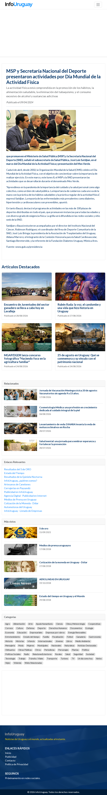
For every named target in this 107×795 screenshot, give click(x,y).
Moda (20, 645)
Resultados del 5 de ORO (17, 469)
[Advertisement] (53, 35)
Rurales (58, 654)
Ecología (89, 628)
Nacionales (56, 645)
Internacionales (45, 641)
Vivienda (17, 663)
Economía (9, 632)
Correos (9, 628)
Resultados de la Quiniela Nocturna (23, 476)
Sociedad (90, 654)
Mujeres (30, 645)
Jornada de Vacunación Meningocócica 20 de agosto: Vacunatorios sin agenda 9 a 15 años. (68, 392)
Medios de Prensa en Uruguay (20, 499)
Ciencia (59, 624)
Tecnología (10, 658)
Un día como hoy (85, 658)
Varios (99, 658)
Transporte (52, 658)
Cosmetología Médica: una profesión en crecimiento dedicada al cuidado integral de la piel (68, 409)
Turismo (64, 658)
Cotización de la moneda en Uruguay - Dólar (63, 562)
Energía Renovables (77, 632)
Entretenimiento (12, 637)
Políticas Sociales (13, 654)
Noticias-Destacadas (87, 645)
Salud (67, 654)
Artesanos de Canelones (17, 484)
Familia (46, 637)
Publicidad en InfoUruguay (18, 491)
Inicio (8, 752)
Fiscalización (57, 637)
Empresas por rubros (55, 632)
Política (85, 650)
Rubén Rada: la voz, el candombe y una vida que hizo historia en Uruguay (79, 308)
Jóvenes (59, 641)
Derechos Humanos (58, 628)
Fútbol (70, 637)
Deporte (42, 628)
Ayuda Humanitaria (44, 624)
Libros (69, 641)
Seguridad (78, 654)
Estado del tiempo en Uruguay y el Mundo (62, 596)
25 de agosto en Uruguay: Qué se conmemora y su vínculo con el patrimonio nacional (78, 358)
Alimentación (19, 624)
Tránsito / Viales (36, 658)
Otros (38, 650)
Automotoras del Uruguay (18, 507)
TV (73, 658)
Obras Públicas (25, 650)
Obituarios (10, 650)
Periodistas (49, 650)
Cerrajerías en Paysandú (17, 488)
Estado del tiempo (32, 637)
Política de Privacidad (16, 764)
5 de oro (43, 528)
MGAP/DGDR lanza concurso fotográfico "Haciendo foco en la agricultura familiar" (25, 358)
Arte (30, 624)
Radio (26, 654)
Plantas (75, 650)
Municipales (43, 645)
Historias (20, 641)
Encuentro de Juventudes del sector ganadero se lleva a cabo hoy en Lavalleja (26, 308)
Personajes (63, 650)
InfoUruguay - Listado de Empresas (23, 510)
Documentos (76, 628)
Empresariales (36, 632)
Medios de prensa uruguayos (55, 545)
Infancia (31, 641)
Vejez (7, 663)
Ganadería (80, 637)
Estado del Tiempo (14, 473)
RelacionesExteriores (42, 654)
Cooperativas (94, 624)
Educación (21, 632)
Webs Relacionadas (33, 663)
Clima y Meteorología (75, 624)
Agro (7, 624)
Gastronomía (95, 637)
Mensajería (10, 645)
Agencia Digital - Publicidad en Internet (25, 495)
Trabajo (22, 658)
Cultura (19, 628)
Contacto (10, 760)
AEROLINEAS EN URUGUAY (54, 579)
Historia (8, 641)
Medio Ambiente (83, 641)
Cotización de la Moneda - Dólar (21, 503)
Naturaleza (69, 645)
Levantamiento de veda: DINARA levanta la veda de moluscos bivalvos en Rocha (67, 426)
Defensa (30, 628)
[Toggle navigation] (98, 4)
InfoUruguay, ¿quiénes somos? (20, 480)
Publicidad (10, 756)
